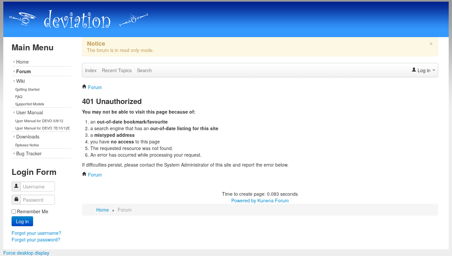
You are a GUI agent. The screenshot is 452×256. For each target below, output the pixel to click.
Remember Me (32, 211)
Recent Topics (117, 70)
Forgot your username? (36, 233)
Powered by (243, 200)
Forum (23, 71)
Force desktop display (26, 252)
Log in (22, 221)
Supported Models (29, 103)
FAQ (19, 96)
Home (22, 61)
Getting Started (27, 89)
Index (91, 70)
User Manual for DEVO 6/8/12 (39, 120)
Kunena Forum (273, 200)
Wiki (20, 80)
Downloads (27, 136)
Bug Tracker (29, 153)
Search (144, 70)
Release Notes (27, 144)
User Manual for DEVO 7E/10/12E (42, 127)
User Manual (29, 112)
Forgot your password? (36, 239)
